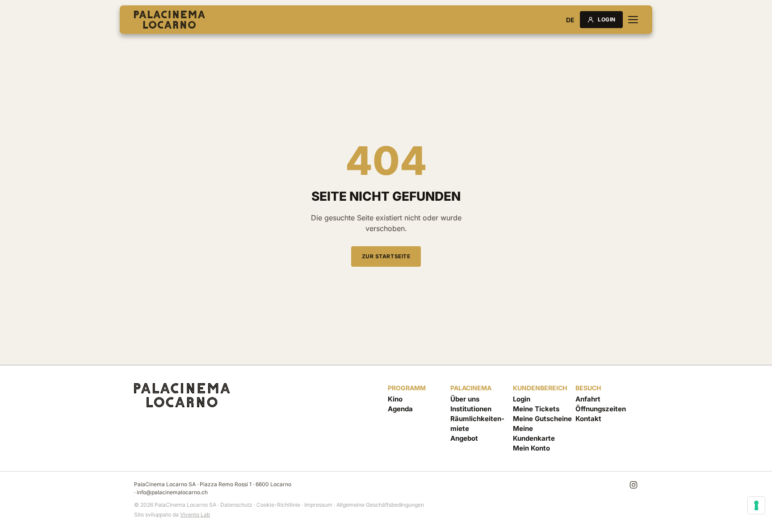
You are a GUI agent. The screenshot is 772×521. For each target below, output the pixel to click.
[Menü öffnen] (633, 19)
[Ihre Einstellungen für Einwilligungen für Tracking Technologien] (756, 505)
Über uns (464, 399)
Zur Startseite (386, 256)
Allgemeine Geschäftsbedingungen (380, 504)
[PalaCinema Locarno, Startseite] (169, 20)
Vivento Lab (195, 514)
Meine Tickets (536, 409)
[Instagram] (633, 484)
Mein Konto (531, 448)
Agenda (400, 409)
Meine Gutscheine (542, 418)
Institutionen (470, 409)
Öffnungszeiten (600, 409)
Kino (395, 399)
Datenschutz (236, 504)
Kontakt (588, 418)
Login (607, 19)
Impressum (318, 504)
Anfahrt (587, 399)
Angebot (464, 438)
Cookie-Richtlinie (278, 504)
